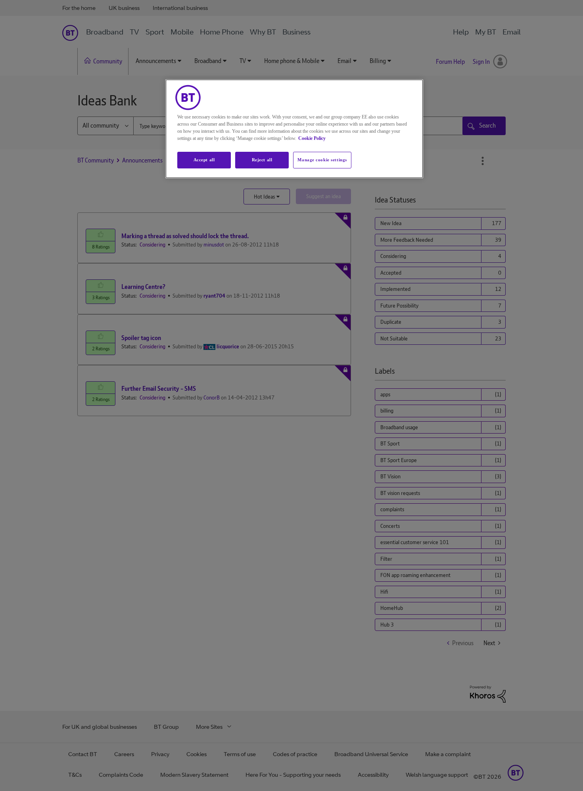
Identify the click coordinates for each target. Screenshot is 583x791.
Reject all (262, 159)
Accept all (204, 159)
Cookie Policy (312, 138)
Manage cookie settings (322, 159)
